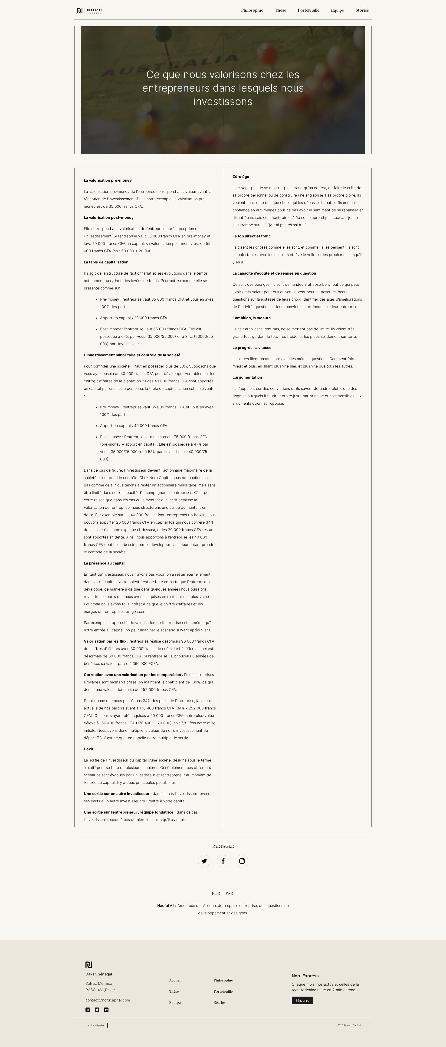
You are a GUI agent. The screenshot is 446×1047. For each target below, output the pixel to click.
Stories (362, 11)
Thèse (280, 11)
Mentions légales (94, 1025)
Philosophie (252, 11)
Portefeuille (308, 11)
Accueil (175, 980)
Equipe (337, 11)
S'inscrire (302, 1000)
